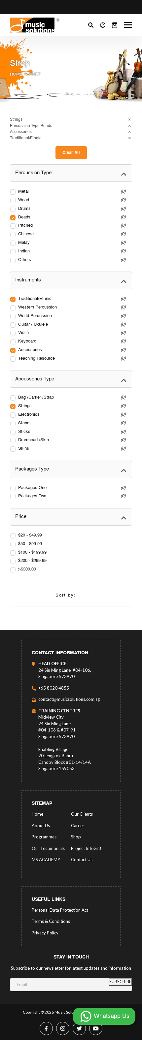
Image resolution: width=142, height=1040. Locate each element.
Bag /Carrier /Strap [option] (71, 397)
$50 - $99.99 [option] (30, 544)
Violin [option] (71, 333)
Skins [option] (71, 448)
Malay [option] (71, 243)
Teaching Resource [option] (71, 358)
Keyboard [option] (71, 341)
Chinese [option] (71, 234)
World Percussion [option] (71, 316)
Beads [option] (71, 217)
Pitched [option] (71, 225)
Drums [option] (71, 209)
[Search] (90, 25)
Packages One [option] (71, 488)
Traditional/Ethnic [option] (71, 299)
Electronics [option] (71, 414)
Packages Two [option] (71, 496)
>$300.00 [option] (27, 569)
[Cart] (114, 25)
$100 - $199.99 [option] (32, 552)
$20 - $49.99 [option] (30, 535)
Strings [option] (71, 406)
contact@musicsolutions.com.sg (69, 699)
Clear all (71, 153)
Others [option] (71, 260)
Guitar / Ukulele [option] (71, 324)
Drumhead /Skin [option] (71, 440)
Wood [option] (71, 200)
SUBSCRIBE (120, 981)
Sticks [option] (71, 432)
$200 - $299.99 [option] (32, 561)
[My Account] (102, 25)
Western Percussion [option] (71, 307)
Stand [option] (71, 423)
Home (16, 74)
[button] (71, 120)
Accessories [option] (71, 350)
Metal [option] (71, 191)
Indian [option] (71, 251)
